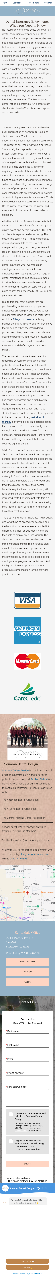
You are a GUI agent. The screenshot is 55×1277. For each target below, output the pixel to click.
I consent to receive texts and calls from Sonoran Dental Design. (30, 1121)
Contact (48, 3)
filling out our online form (34, 854)
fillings (16, 319)
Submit (27, 1163)
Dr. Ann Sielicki (39, 779)
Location (17, 3)
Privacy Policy (21, 1130)
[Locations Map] (27, 893)
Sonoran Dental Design (15, 771)
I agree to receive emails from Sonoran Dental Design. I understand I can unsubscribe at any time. (30, 1145)
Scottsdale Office (27, 933)
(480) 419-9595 (33, 3)
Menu (5, 3)
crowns (30, 319)
